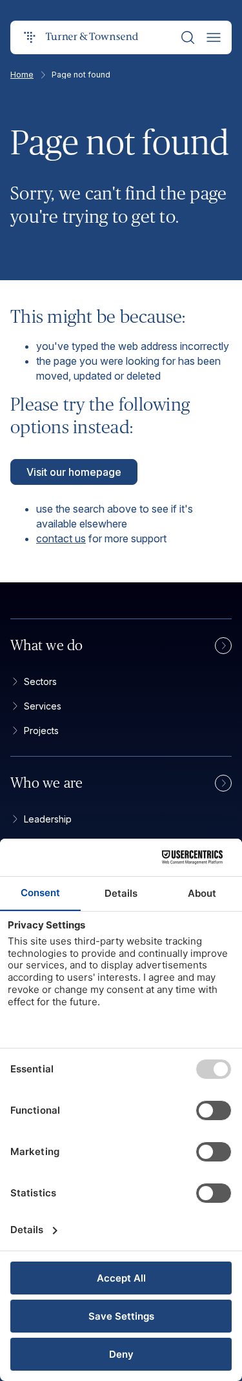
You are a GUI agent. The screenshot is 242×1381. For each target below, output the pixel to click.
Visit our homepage (73, 471)
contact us (61, 538)
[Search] (188, 37)
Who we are (46, 783)
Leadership (48, 818)
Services (42, 706)
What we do (46, 646)
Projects (41, 730)
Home (22, 75)
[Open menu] (213, 37)
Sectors (40, 681)
